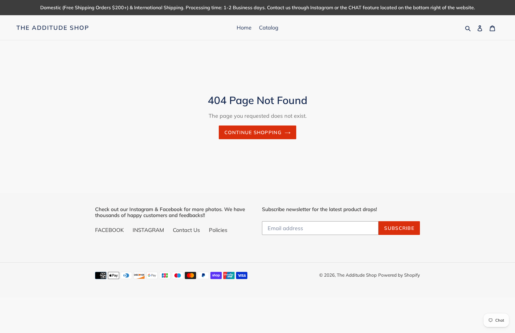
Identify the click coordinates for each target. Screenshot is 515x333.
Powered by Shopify (399, 275)
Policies (218, 230)
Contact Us (186, 230)
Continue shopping (253, 132)
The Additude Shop (52, 27)
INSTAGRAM (148, 230)
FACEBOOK (109, 230)
